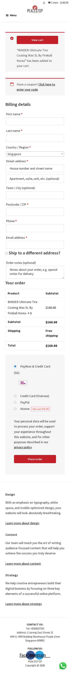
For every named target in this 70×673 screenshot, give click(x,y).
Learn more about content (23, 563)
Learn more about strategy (23, 604)
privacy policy (23, 447)
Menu (13, 15)
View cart (37, 40)
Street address (17, 161)
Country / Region (18, 147)
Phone (11, 221)
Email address (16, 237)
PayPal (24, 402)
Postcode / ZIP (17, 204)
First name (14, 114)
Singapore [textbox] (14, 154)
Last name (14, 131)
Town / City (20, 188)
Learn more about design (22, 523)
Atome (25, 409)
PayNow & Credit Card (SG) (32, 369)
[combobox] (35, 153)
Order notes (21, 263)
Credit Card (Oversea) (34, 396)
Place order (35, 459)
